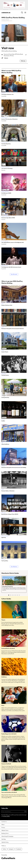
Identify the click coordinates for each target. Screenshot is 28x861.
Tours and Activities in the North (9, 792)
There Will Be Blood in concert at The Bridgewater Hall (12, 242)
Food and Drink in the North (8, 648)
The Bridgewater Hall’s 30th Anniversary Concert (11, 267)
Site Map (3, 839)
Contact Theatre (4, 351)
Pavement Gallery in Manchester (7, 490)
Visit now (23, 61)
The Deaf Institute (5, 375)
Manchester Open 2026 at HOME (8, 217)
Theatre (3, 620)
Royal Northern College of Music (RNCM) (9, 514)
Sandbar (3, 420)
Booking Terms (4, 833)
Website (6, 58)
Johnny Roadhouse (5, 444)
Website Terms (4, 830)
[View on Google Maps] (26, 55)
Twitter (4, 849)
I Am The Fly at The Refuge (7, 168)
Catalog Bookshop (5, 397)
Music (2, 705)
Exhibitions (4, 677)
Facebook (18, 849)
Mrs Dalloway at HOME (6, 193)
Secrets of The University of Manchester (9, 119)
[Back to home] (5, 12)
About (2, 824)
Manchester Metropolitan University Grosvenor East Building (13, 467)
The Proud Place (4, 560)
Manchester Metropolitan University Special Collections (12, 328)
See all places (14, 566)
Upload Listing (4, 842)
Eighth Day (3, 537)
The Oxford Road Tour (6, 143)
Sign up (25, 812)
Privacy (3, 827)
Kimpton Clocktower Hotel (6, 305)
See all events (14, 274)
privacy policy (6, 816)
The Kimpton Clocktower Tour (7, 94)
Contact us (4, 821)
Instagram (11, 849)
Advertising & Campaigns (7, 836)
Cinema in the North (6, 763)
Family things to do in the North (8, 734)
